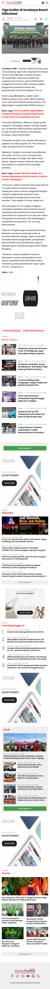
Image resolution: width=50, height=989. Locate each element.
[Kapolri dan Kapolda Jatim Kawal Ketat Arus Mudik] (10, 766)
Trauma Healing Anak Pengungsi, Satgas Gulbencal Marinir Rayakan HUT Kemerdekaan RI (32, 384)
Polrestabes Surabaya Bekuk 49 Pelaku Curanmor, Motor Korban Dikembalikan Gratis (32, 799)
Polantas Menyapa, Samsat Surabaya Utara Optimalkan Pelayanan (30, 788)
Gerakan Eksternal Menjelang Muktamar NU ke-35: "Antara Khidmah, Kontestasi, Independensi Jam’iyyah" (26, 649)
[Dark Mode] (43, 3)
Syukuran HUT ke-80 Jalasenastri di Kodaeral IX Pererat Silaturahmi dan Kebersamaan (31, 415)
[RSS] (38, 976)
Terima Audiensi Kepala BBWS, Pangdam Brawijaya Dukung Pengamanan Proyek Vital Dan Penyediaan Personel (23, 113)
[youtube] (28, 976)
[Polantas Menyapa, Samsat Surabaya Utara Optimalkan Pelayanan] (10, 788)
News (20, 361)
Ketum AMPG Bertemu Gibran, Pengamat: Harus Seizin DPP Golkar (37, 941)
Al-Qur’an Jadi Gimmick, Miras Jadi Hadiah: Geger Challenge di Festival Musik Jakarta (24, 540)
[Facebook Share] (36, 19)
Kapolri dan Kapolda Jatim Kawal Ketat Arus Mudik (30, 766)
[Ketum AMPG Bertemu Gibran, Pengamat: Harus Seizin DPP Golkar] (37, 932)
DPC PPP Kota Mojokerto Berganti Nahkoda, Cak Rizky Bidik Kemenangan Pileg (12, 943)
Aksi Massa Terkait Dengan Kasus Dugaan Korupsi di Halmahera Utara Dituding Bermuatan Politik (36, 921)
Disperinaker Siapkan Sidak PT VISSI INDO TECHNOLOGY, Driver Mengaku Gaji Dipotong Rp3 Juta (23, 549)
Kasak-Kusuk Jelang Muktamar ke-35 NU (25, 632)
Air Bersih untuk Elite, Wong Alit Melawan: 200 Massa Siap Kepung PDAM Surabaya (32, 367)
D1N (11, 272)
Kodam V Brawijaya (11, 330)
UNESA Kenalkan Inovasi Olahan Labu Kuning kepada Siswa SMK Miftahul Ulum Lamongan (27, 658)
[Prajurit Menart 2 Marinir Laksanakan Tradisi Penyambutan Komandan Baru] (9, 429)
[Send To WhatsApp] (46, 19)
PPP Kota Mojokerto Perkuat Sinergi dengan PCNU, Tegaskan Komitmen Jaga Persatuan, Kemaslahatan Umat (12, 920)
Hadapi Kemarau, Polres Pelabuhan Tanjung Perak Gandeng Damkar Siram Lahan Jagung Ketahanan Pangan (24, 757)
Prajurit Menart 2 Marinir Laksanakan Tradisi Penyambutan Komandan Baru (31, 431)
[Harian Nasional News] (13, 3)
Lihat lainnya (24, 448)
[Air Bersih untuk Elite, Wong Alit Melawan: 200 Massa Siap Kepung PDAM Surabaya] (9, 366)
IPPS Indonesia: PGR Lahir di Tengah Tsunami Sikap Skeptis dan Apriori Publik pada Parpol (24, 899)
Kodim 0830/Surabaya (33, 330)
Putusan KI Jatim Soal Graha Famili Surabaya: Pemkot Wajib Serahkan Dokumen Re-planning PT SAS (24, 575)
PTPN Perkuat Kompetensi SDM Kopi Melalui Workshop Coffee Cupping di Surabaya (21, 566)
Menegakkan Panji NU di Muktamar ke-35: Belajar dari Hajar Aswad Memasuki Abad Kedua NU (25, 640)
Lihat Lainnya (24, 582)
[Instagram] (23, 976)
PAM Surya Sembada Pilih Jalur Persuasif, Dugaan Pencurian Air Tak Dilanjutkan (24, 558)
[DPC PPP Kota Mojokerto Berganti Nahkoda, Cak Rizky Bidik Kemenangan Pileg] (13, 933)
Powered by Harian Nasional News (25, 983)
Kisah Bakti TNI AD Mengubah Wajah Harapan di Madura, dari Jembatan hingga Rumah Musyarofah (27, 666)
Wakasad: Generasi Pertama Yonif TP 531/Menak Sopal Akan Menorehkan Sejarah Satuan (32, 352)
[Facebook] (12, 976)
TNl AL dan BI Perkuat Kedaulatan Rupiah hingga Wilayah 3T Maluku (31, 398)
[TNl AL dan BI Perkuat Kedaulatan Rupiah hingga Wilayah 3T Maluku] (9, 397)
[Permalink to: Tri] (4, 19)
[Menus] (3, 3)
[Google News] (33, 976)
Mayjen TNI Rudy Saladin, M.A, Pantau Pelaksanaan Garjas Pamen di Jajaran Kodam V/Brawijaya (24, 176)
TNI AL (20, 377)
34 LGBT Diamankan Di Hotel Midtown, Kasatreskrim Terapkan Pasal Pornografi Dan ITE (32, 777)
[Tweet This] (41, 19)
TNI (20, 18)
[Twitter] (17, 976)
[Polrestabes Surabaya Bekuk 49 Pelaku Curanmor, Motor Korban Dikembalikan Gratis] (10, 799)
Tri (16, 18)
